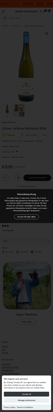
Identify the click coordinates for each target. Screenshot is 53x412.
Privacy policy (9, 407)
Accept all (26, 394)
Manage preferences (26, 400)
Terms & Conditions (25, 407)
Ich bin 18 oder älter (26, 217)
